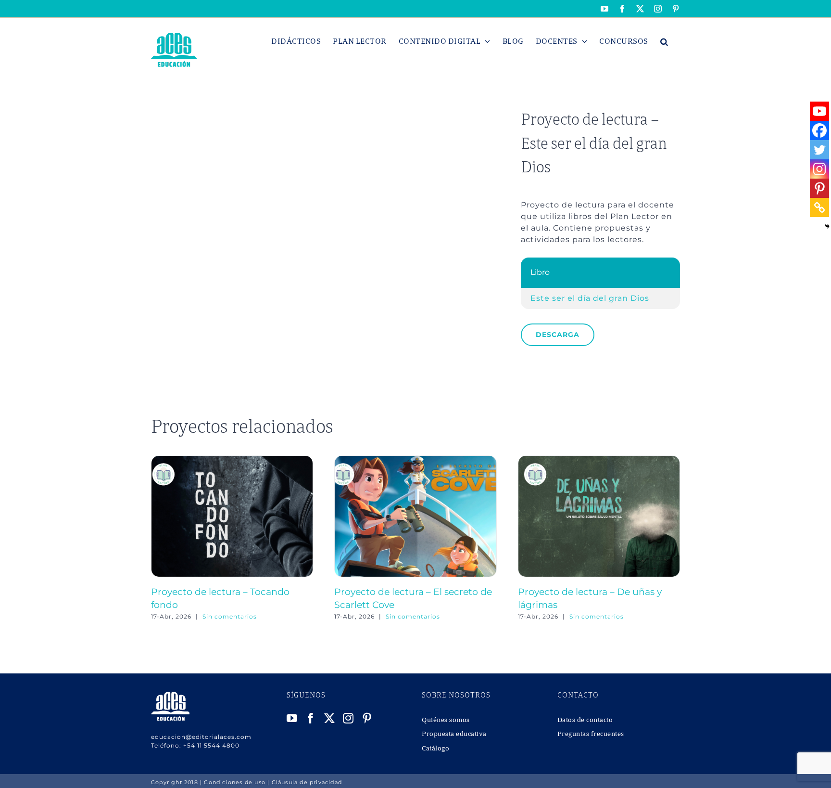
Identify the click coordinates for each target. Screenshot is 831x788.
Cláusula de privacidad (307, 782)
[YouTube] (292, 718)
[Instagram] (819, 169)
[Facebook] (819, 130)
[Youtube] (819, 111)
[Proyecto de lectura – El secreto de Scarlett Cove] (415, 460)
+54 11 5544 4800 (211, 745)
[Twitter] (819, 149)
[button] (664, 41)
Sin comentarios (229, 616)
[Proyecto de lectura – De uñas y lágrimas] (599, 460)
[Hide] (827, 226)
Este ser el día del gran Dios (589, 298)
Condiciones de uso (234, 782)
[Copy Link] (819, 207)
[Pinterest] (819, 188)
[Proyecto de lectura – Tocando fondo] (232, 460)
